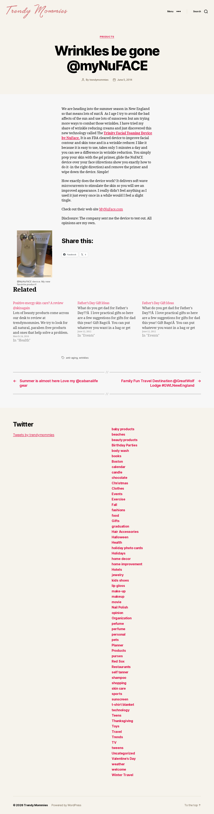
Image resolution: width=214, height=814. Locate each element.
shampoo (119, 678)
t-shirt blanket (123, 705)
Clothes (118, 488)
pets (115, 640)
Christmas (120, 483)
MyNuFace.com (111, 209)
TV (114, 742)
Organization (122, 618)
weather (118, 764)
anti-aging (72, 357)
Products (107, 36)
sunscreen (120, 699)
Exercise (118, 499)
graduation (120, 526)
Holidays (118, 553)
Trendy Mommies (36, 805)
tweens (117, 748)
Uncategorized (123, 753)
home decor (121, 559)
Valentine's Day (124, 759)
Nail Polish (120, 607)
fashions (118, 510)
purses (117, 656)
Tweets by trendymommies (33, 435)
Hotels (117, 570)
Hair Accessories (125, 532)
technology (120, 710)
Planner (117, 645)
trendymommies (98, 79)
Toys (115, 726)
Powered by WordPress (66, 805)
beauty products (125, 440)
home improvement (127, 564)
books (116, 456)
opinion (117, 613)
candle (117, 472)
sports (117, 694)
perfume (118, 629)
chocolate (119, 478)
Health (117, 542)
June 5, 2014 (124, 79)
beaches (118, 434)
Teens (116, 715)
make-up (119, 591)
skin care (119, 688)
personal (118, 634)
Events (117, 494)
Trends (117, 737)
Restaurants (121, 667)
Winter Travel (122, 775)
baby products (123, 429)
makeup (118, 596)
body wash (120, 451)
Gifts (116, 521)
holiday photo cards (127, 548)
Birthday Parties (124, 445)
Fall (114, 505)
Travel (117, 732)
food (115, 516)
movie (116, 602)
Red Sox (118, 661)
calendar (118, 467)
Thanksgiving (122, 721)
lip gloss (118, 586)
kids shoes (120, 580)
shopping (119, 683)
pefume (118, 624)
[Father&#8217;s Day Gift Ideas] (107, 322)
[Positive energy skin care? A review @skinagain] (42, 322)
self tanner (120, 672)
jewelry (118, 575)
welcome (119, 769)
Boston (117, 461)
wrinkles (84, 357)
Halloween (120, 537)
